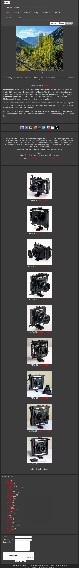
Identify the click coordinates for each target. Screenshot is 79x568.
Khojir (8, 512)
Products (17, 12)
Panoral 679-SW (43, 332)
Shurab (9, 526)
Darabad (9, 497)
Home (9, 12)
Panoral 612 (43, 200)
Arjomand (10, 486)
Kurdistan (9, 513)
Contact (57, 12)
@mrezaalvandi (32, 158)
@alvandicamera (54, 158)
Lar (7, 515)
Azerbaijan (10, 489)
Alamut (9, 482)
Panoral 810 (43, 398)
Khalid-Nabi (10, 510)
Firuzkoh (9, 500)
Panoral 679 (43, 365)
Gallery (35, 13)
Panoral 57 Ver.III (43, 299)
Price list (27, 12)
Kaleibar (9, 506)
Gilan (8, 504)
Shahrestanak (11, 524)
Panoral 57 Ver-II (43, 431)
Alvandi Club (11, 17)
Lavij (8, 517)
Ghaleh (9, 502)
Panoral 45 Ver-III (43, 233)
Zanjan (9, 530)
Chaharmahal (11, 493)
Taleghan (9, 528)
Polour (8, 523)
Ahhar (8, 480)
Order (46, 86)
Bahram (9, 491)
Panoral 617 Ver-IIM (43, 266)
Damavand (10, 495)
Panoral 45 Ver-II (43, 464)
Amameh (9, 484)
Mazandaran (11, 521)
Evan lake (10, 499)
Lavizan (9, 519)
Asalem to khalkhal (13, 487)
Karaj (8, 508)
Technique (46, 13)
